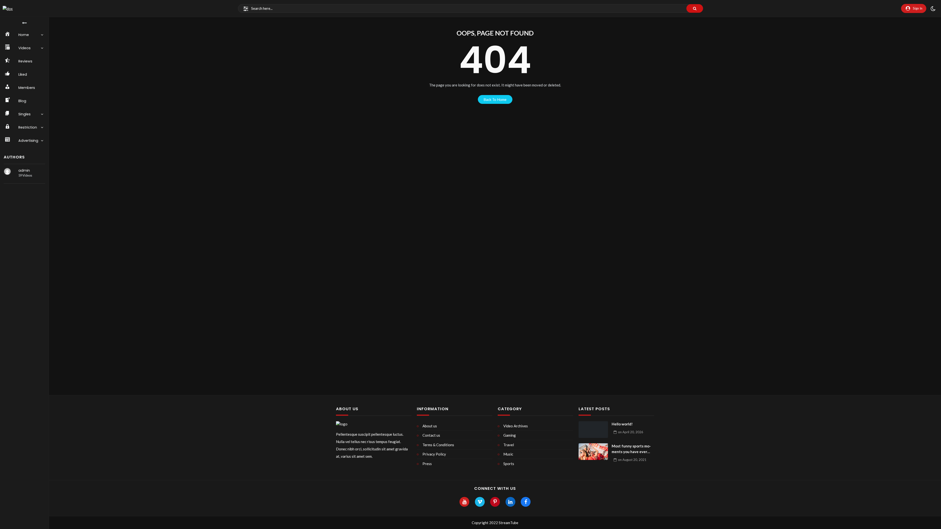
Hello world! (622, 424)
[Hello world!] (593, 429)
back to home (495, 99)
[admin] (7, 171)
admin (24, 170)
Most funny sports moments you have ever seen (631, 449)
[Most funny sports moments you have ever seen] (593, 451)
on (630, 432)
